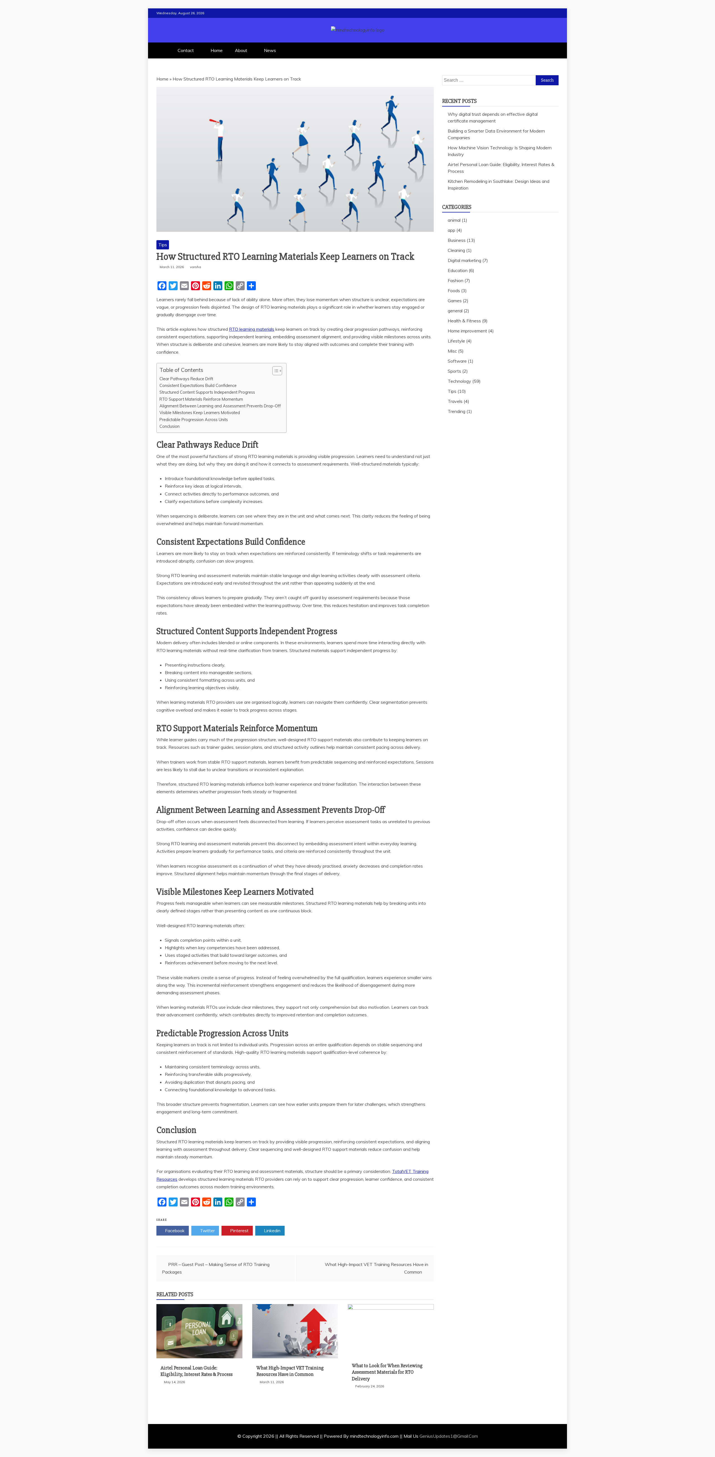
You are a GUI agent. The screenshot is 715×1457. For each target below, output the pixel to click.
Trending (456, 411)
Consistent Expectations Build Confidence (198, 385)
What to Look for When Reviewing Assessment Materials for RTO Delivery (387, 1372)
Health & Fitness (464, 320)
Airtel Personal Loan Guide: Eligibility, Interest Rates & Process (197, 1371)
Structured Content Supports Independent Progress (207, 392)
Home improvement (467, 331)
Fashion (455, 280)
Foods (454, 290)
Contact (186, 50)
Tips (162, 244)
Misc (452, 351)
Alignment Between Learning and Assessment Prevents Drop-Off (220, 405)
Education (458, 270)
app (451, 230)
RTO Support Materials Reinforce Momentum (201, 399)
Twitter (207, 1230)
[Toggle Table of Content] (274, 371)
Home (217, 50)
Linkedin (271, 1230)
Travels (455, 401)
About (241, 50)
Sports (454, 371)
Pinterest (239, 1230)
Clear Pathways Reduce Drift (186, 378)
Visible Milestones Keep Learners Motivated (199, 412)
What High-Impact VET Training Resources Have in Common (290, 1371)
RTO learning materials (251, 329)
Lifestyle (456, 341)
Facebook (174, 1230)
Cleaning (456, 250)
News (270, 50)
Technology (459, 381)
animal (454, 220)
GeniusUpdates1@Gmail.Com (449, 1436)
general (455, 310)
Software (457, 361)
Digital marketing (464, 260)
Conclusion (169, 426)
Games (455, 300)
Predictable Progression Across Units (193, 419)
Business (457, 240)
